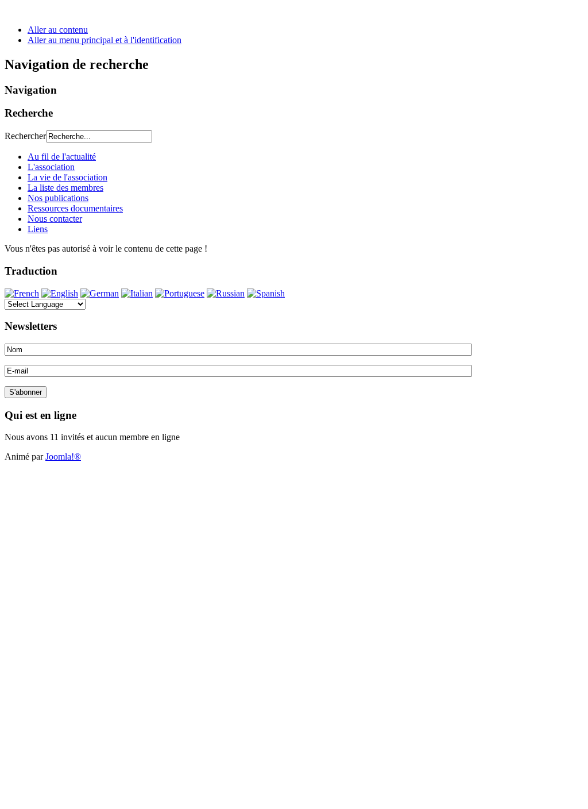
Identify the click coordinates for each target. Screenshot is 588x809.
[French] (22, 293)
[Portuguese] (179, 293)
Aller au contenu (58, 29)
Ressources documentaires (75, 208)
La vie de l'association (67, 177)
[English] (59, 293)
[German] (99, 293)
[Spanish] (266, 293)
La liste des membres (65, 187)
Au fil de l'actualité (62, 156)
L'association (51, 167)
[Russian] (226, 293)
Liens (38, 229)
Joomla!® (63, 456)
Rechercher (25, 136)
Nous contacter (55, 219)
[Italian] (137, 293)
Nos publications (58, 198)
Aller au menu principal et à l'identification (104, 40)
